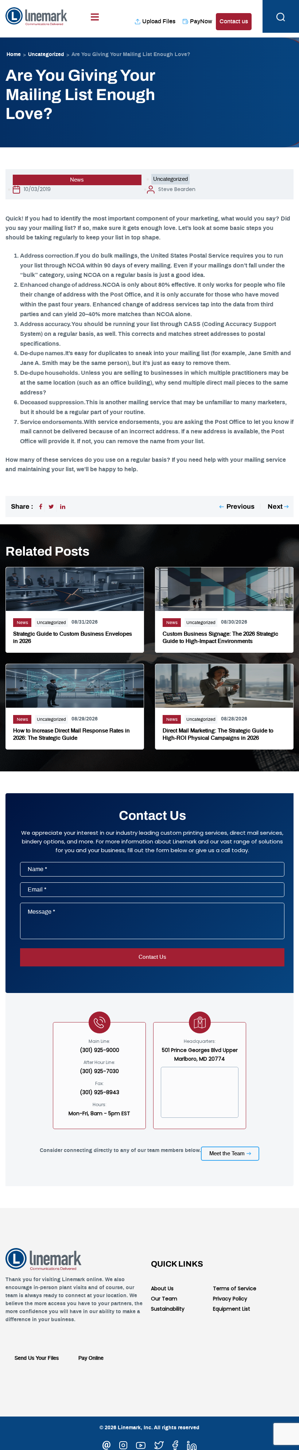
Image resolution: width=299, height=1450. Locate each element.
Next (275, 506)
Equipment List (231, 1308)
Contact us (234, 21)
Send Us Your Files (37, 1358)
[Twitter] (51, 507)
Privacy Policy (230, 1298)
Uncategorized (46, 54)
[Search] (280, 16)
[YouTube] (140, 1444)
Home (14, 54)
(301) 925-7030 (99, 1071)
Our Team (164, 1298)
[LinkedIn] (62, 507)
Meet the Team (227, 1153)
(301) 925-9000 (99, 1050)
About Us (162, 1288)
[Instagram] (123, 1444)
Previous (240, 506)
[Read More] (75, 588)
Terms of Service (234, 1288)
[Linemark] (36, 15)
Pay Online (91, 1358)
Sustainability (168, 1308)
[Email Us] (106, 1444)
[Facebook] (40, 507)
